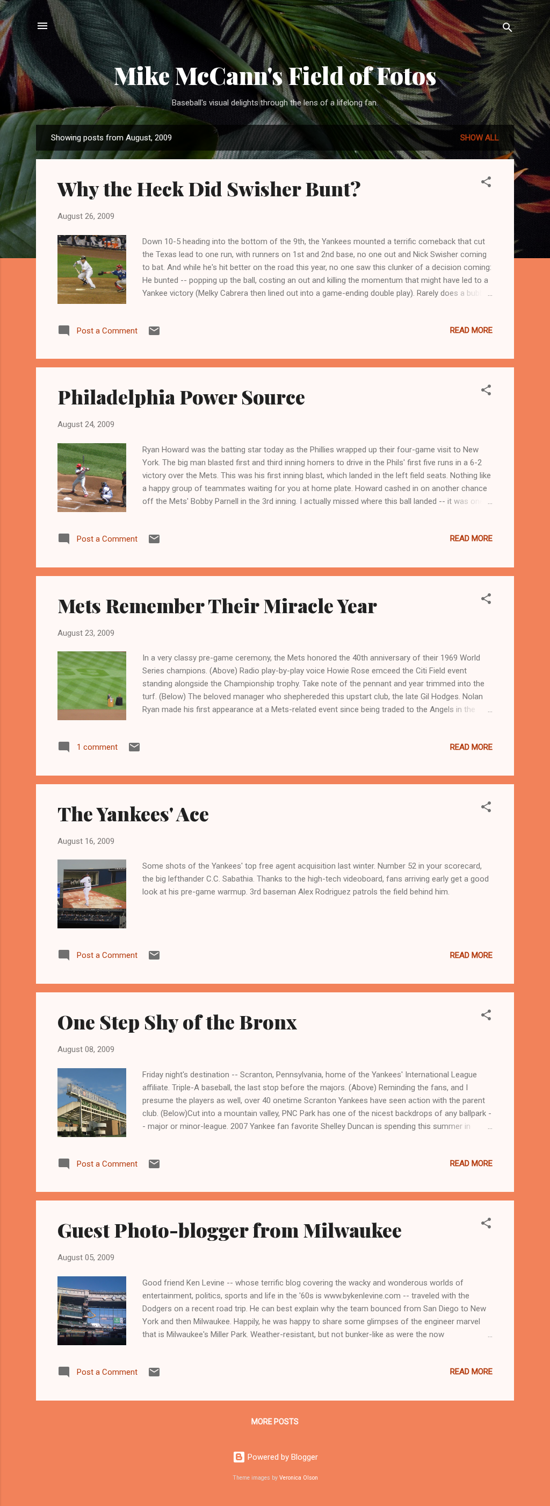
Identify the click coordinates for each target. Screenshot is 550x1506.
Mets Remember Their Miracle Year (217, 605)
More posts (275, 1421)
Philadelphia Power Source (181, 396)
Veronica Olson (298, 1477)
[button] (486, 183)
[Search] (507, 29)
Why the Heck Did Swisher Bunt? (209, 188)
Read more (471, 330)
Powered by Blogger (281, 1457)
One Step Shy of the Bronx (177, 1021)
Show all (479, 138)
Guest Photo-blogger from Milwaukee (229, 1229)
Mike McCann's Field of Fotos (275, 75)
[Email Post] (154, 334)
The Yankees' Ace (133, 813)
